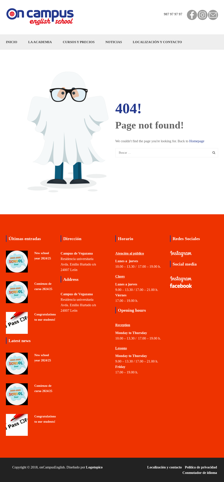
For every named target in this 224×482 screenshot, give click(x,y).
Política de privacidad (201, 467)
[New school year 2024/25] (17, 261)
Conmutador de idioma (199, 473)
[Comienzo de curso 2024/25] (17, 292)
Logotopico (94, 467)
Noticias (113, 42)
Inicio (11, 42)
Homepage (196, 141)
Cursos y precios (78, 42)
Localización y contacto (157, 42)
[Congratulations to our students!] (17, 322)
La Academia (40, 42)
